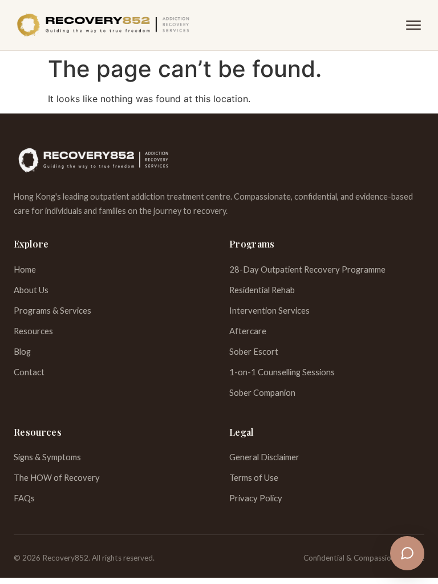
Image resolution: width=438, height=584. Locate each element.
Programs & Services (52, 310)
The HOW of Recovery (57, 477)
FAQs (24, 498)
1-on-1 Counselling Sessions (282, 372)
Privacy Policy (255, 498)
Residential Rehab (262, 290)
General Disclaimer (264, 457)
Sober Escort (253, 351)
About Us (31, 290)
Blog (22, 351)
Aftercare (247, 331)
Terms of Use (253, 477)
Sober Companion (262, 392)
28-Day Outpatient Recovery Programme (307, 269)
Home (25, 269)
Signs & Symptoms (47, 457)
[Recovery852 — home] (103, 25)
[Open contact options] (407, 553)
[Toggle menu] (413, 25)
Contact (29, 372)
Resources (33, 331)
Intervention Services (269, 310)
